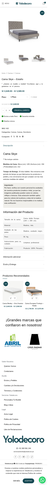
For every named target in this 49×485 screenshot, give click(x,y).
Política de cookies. (35, 473)
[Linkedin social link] (20, 136)
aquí (37, 84)
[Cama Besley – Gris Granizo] (13, 291)
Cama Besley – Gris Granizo (13, 303)
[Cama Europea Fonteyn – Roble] (34, 291)
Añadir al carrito (21, 110)
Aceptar (28, 481)
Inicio (3, 73)
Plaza (4, 97)
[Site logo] (24, 3)
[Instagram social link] (19, 457)
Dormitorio (27, 132)
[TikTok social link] (32, 457)
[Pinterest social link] (17, 136)
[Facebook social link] (11, 136)
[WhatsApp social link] (28, 457)
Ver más (16, 481)
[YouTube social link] (23, 457)
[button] (23, 451)
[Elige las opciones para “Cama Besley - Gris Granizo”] (11, 298)
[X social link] (14, 136)
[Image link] (24, 439)
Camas (10, 73)
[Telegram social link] (22, 136)
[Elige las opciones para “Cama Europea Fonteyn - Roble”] (32, 298)
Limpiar (34, 97)
